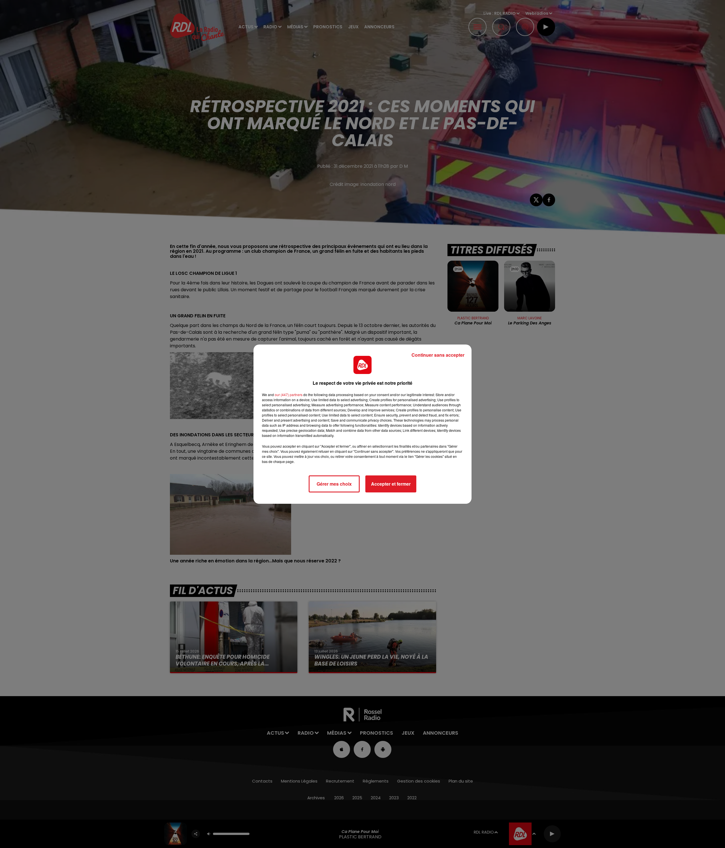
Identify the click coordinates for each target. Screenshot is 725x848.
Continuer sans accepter (437, 355)
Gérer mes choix (334, 484)
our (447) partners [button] (288, 394)
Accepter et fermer (391, 484)
